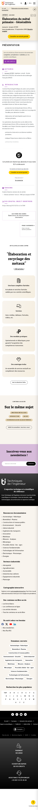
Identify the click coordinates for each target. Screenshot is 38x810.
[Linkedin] (15, 624)
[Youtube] (11, 624)
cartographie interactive (18, 591)
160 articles (19, 269)
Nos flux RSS (7, 631)
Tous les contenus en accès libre (14, 612)
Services (19, 311)
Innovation (7, 534)
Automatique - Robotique (12, 517)
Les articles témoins (10, 609)
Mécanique (7, 542)
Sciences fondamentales (11, 548)
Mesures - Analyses (9, 539)
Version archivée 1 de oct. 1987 (13, 194)
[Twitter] (7, 624)
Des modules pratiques (18, 336)
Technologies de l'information (13, 551)
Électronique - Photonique (12, 553)
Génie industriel (8, 528)
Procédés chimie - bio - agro (12, 545)
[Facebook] (2, 624)
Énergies (6, 556)
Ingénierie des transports (11, 531)
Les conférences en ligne (11, 607)
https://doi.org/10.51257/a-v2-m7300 (13, 205)
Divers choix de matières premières (27, 227)
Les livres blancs (8, 604)
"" (19, 259)
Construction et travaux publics (14, 522)
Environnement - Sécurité (12, 525)
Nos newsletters (8, 628)
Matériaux (6, 537)
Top (5, 693)
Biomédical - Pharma (10, 520)
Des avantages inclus (18, 364)
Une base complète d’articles (18, 286)
